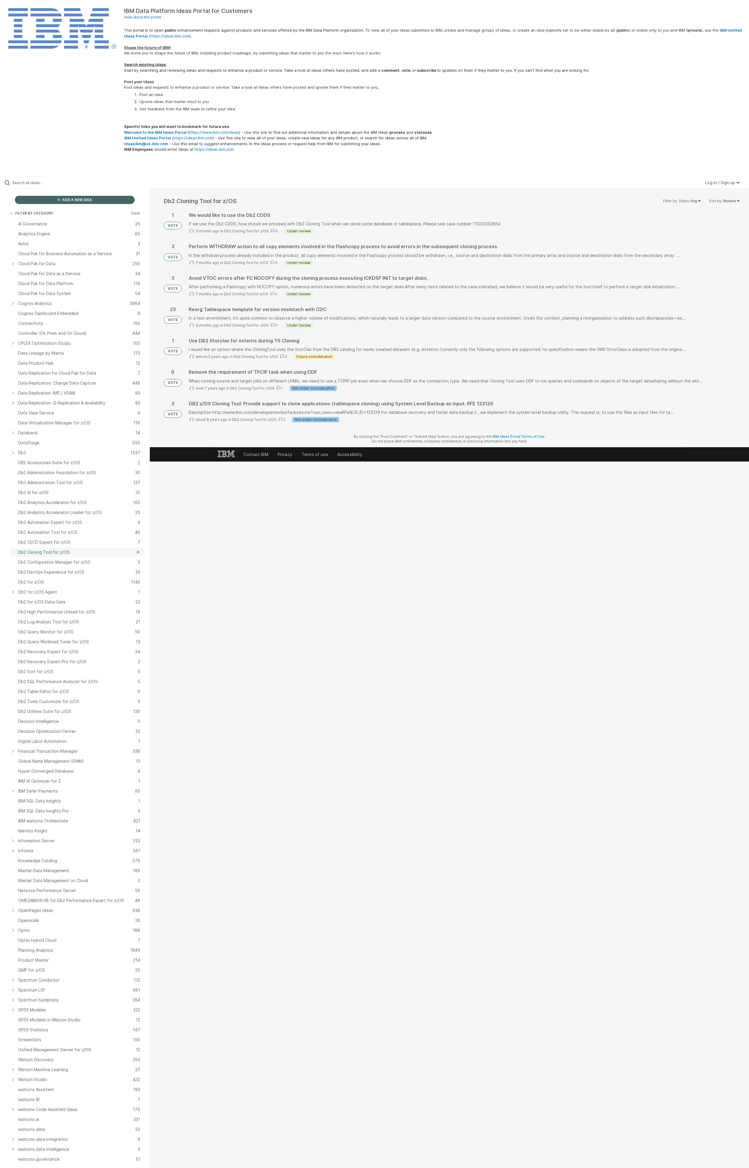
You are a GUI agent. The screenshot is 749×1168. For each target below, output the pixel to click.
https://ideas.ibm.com (170, 36)
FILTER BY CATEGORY (34, 213)
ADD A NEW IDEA (76, 200)
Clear (135, 213)
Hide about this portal (142, 17)
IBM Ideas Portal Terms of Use (518, 436)
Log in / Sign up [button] (720, 182)
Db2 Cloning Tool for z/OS (246, 231)
